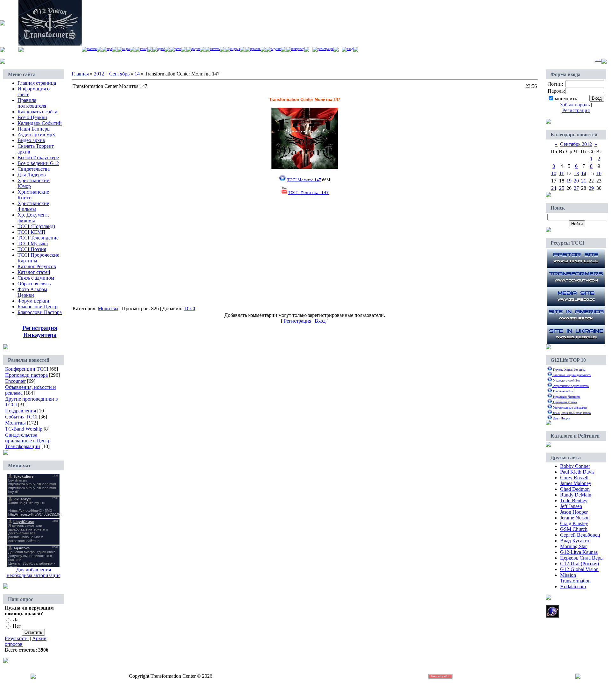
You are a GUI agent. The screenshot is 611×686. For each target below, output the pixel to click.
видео (126, 49)
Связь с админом (36, 278)
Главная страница (37, 83)
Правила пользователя (32, 103)
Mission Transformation (575, 577)
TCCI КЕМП (32, 232)
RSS (598, 60)
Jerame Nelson (575, 517)
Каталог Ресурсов (37, 266)
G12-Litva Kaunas (579, 552)
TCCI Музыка (33, 243)
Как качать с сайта (37, 111)
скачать (215, 49)
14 (137, 73)
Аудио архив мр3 (36, 134)
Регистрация (326, 49)
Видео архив (31, 140)
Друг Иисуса (561, 418)
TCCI (189, 308)
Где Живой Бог (562, 391)
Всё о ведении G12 (38, 163)
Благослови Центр (38, 306)
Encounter (15, 381)
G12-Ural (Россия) (579, 563)
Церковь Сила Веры (582, 558)
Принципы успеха (564, 402)
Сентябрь (119, 73)
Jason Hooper (574, 512)
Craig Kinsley (574, 523)
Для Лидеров (32, 174)
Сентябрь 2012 (576, 144)
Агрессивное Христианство (570, 386)
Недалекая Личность (566, 396)
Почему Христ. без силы (569, 369)
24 (553, 188)
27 (576, 188)
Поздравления (20, 410)
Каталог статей (34, 272)
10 (553, 173)
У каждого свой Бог (566, 380)
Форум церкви (33, 301)
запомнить (565, 98)
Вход (350, 49)
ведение (276, 49)
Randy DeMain (575, 494)
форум (195, 49)
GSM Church (573, 529)
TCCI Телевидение (38, 237)
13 (576, 173)
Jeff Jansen (571, 506)
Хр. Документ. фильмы (33, 217)
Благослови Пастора (40, 312)
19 (569, 180)
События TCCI (21, 416)
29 (591, 188)
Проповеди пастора (26, 375)
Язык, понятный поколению (571, 413)
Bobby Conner (575, 466)
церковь (255, 49)
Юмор (143, 49)
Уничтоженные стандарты (569, 407)
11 (561, 173)
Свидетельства (34, 169)
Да (15, 620)
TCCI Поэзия (32, 249)
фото (178, 49)
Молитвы (15, 422)
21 (583, 180)
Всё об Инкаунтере (38, 157)
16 (598, 173)
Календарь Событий (40, 123)
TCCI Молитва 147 (308, 192)
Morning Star (573, 546)
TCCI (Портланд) (36, 226)
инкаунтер (297, 49)
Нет (17, 626)
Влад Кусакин (575, 540)
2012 (99, 73)
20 (576, 180)
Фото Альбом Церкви (32, 292)
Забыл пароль (575, 104)
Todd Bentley (573, 500)
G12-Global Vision (579, 569)
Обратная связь (34, 283)
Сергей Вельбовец (580, 535)
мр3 (109, 49)
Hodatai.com (573, 586)
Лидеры (235, 49)
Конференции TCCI (26, 369)
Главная (92, 49)
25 (561, 188)
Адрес (161, 49)
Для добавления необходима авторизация (33, 572)
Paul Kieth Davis (577, 472)
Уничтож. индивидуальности (571, 375)
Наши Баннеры (34, 129)
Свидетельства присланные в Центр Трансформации (28, 440)
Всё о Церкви (32, 117)
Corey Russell (574, 477)
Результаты (17, 638)
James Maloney (575, 483)
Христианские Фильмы (33, 206)
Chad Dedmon (575, 489)
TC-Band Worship (23, 429)
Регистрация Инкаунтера (39, 331)
